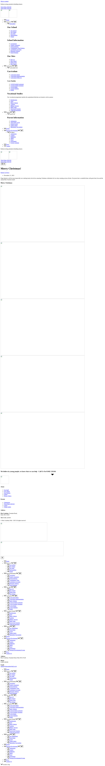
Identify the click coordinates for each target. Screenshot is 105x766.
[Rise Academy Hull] (5, 17)
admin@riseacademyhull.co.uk (9, 666)
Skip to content (4, 1)
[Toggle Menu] (15, 22)
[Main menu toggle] (3, 164)
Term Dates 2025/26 (6, 8)
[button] (52, 7)
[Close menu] (2, 557)
